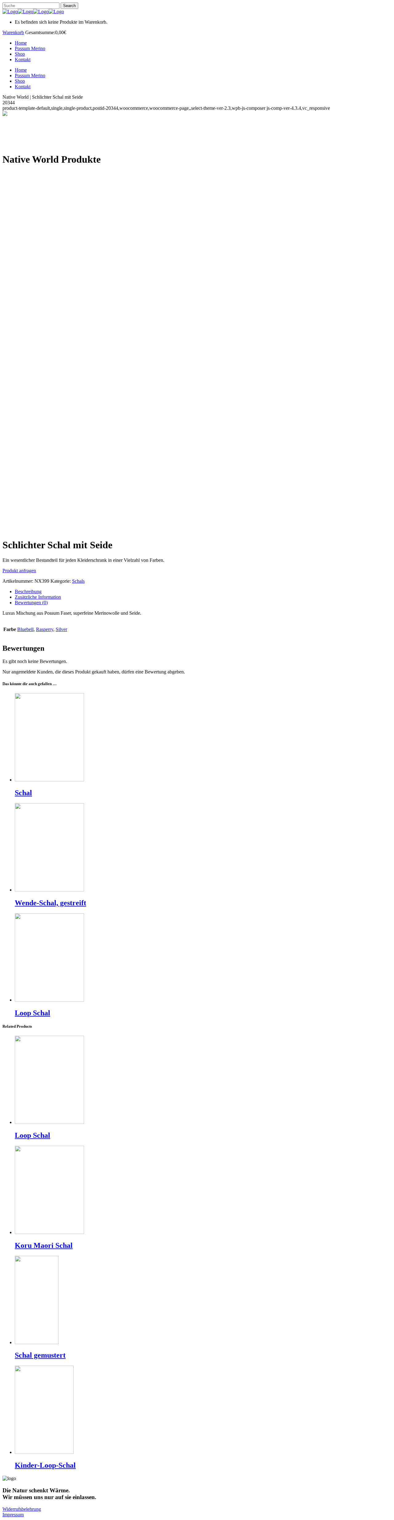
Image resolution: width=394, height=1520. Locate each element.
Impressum (13, 1514)
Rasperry (44, 629)
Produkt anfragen (19, 570)
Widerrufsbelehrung (21, 1509)
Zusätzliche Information (38, 597)
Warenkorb (13, 32)
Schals (78, 581)
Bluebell (25, 629)
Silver (61, 629)
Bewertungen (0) (31, 602)
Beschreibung (28, 591)
